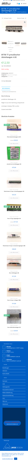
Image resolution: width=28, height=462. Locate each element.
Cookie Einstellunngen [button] (7, 458)
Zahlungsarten (6, 387)
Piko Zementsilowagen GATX (14, 137)
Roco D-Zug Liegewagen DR (14, 218)
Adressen (5, 370)
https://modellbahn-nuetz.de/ (13, 361)
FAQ (4, 398)
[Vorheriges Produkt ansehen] (2, 18)
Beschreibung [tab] (6, 88)
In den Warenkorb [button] (14, 143)
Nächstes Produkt (20, 18)
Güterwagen (15, 135)
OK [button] (15, 458)
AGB (4, 384)
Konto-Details (6, 373)
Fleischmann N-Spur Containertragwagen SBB (14, 245)
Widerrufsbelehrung (7, 392)
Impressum (5, 404)
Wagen (8, 74)
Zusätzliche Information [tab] (9, 91)
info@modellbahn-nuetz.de (13, 356)
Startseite (5, 381)
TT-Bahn (11, 76)
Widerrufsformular (12, 423)
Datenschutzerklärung (8, 395)
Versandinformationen (8, 389)
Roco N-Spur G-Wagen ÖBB (14, 300)
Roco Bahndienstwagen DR (14, 327)
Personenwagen (13, 74)
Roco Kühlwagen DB (14, 273)
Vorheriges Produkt (7, 18)
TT (8, 76)
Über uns (5, 401)
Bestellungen (6, 368)
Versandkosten (7, 66)
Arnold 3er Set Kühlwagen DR (14, 164)
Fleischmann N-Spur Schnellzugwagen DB (14, 191)
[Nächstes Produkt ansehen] (26, 18)
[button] (25, 22)
